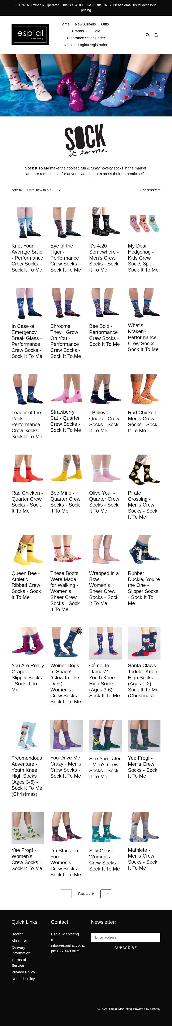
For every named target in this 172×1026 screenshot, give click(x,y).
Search (17, 934)
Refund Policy (23, 979)
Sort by (17, 190)
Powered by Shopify (146, 1009)
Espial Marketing (120, 1009)
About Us (19, 941)
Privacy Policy (23, 972)
